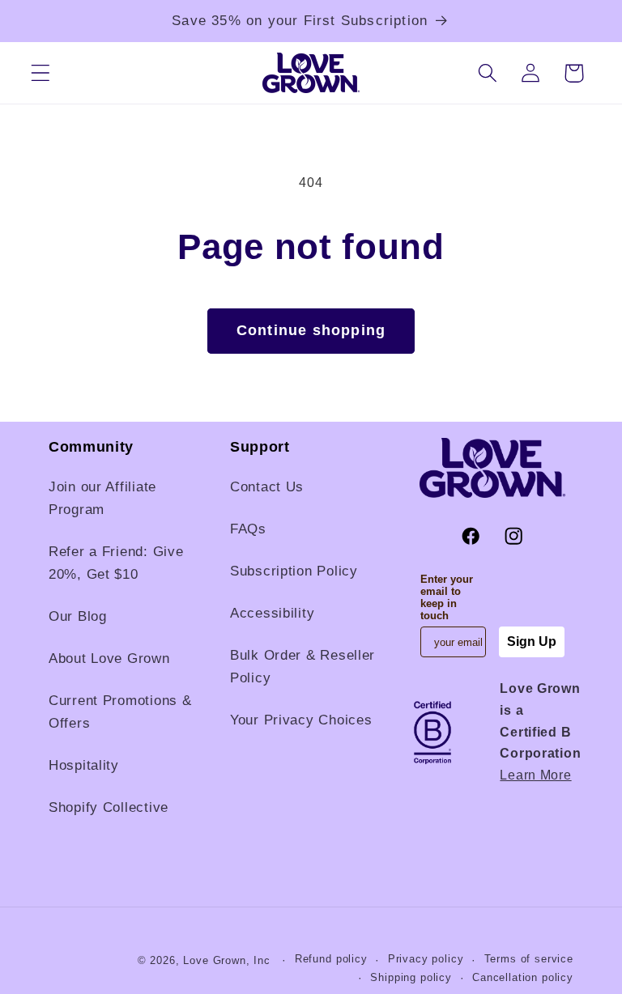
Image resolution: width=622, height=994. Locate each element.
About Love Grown (109, 658)
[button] (40, 73)
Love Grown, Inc (227, 960)
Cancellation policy (522, 977)
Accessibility (272, 613)
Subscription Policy (294, 571)
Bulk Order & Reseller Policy (302, 667)
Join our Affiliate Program (102, 498)
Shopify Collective (108, 807)
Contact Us (267, 487)
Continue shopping (311, 330)
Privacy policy (426, 959)
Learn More (535, 775)
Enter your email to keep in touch (446, 597)
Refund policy (331, 959)
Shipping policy (411, 977)
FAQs (248, 529)
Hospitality (84, 765)
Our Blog (78, 616)
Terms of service (528, 959)
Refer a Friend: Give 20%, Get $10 (116, 563)
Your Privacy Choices (301, 720)
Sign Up (531, 641)
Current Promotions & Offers (120, 712)
